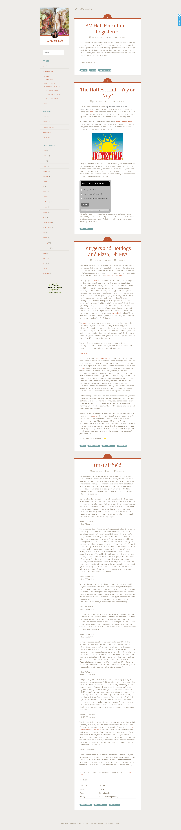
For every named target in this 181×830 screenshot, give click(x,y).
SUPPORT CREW (48, 71)
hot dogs (45, 212)
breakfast (45, 171)
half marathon (105, 70)
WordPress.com (113, 824)
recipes (45, 238)
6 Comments (120, 102)
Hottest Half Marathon (123, 122)
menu (82, 368)
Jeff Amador (46, 137)
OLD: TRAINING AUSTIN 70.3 (52, 94)
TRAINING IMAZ (48, 79)
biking (44, 166)
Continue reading (88, 63)
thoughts (122, 446)
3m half (84, 70)
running (45, 243)
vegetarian (46, 273)
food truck (46, 202)
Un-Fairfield (108, 465)
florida (45, 197)
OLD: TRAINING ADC (50, 83)
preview (95, 416)
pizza (44, 232)
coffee (45, 181)
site (103, 416)
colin (83, 446)
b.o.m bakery (47, 117)
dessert (45, 192)
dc (43, 186)
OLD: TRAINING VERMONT (52, 91)
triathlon (45, 268)
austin (45, 156)
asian (44, 151)
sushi (44, 253)
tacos (44, 263)
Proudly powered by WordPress (74, 824)
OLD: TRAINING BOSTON (51, 98)
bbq (44, 161)
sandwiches (46, 248)
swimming (46, 258)
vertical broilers (117, 313)
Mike (110, 38)
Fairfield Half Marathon (113, 275)
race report (114, 804)
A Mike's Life (55, 40)
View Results (89, 210)
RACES (45, 103)
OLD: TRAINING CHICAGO (52, 87)
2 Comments (121, 471)
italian (44, 217)
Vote (85, 204)
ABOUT (45, 66)
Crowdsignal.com (99, 210)
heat (91, 112)
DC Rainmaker (47, 122)
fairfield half (94, 446)
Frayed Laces (47, 132)
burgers (45, 176)
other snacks (47, 227)
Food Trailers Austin (49, 127)
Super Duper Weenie (103, 358)
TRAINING (46, 76)
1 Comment (121, 38)
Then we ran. (84, 353)
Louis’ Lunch (98, 280)
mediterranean (47, 222)
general (45, 207)
